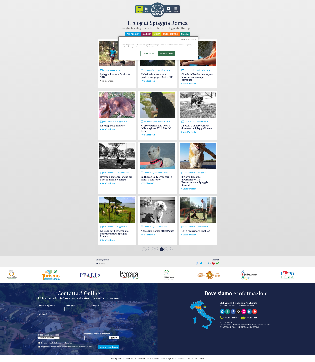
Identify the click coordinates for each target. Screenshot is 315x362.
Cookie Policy (130, 358)
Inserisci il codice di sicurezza (97, 334)
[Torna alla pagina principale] (97, 263)
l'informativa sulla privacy (63, 343)
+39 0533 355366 (231, 317)
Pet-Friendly (133, 34)
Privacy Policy (116, 358)
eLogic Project (172, 358)
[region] (158, 48)
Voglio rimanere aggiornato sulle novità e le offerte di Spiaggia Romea (66, 347)
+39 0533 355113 (253, 317)
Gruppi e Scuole (170, 34)
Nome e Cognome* (47, 305)
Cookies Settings (148, 53)
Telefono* (70, 305)
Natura (185, 34)
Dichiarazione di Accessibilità (150, 358)
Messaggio (43, 314)
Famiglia (146, 34)
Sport (157, 34)
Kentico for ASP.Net (196, 358)
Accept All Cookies (166, 53)
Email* (96, 305)
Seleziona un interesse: (48, 335)
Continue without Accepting (188, 39)
